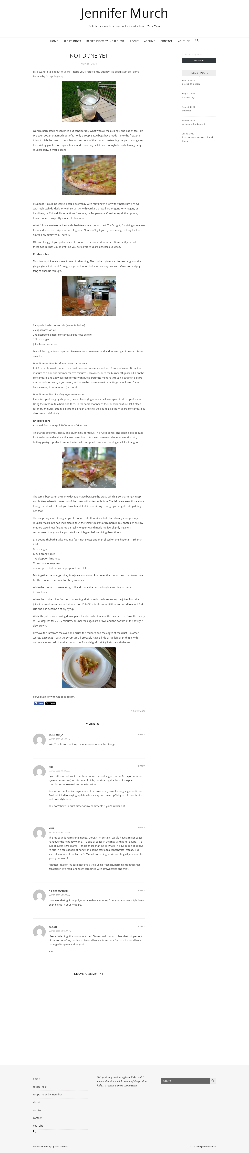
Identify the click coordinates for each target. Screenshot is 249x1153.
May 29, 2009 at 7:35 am (59, 832)
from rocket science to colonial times (197, 139)
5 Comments (138, 711)
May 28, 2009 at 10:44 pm (60, 931)
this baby (186, 110)
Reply (141, 734)
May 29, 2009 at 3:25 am (59, 895)
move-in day (188, 97)
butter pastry (56, 568)
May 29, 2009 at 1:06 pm (59, 739)
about (134, 41)
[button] (196, 41)
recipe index (72, 41)
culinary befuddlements (194, 123)
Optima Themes (59, 1146)
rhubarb (65, 71)
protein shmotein (191, 83)
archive (149, 41)
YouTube (184, 41)
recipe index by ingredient (105, 41)
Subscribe (199, 60)
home (54, 41)
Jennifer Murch (124, 12)
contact (166, 41)
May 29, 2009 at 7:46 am (59, 770)
